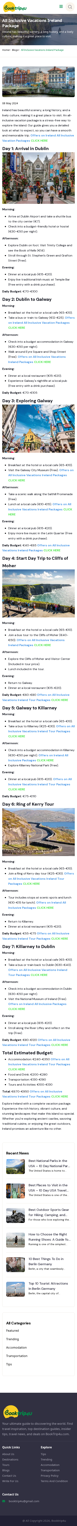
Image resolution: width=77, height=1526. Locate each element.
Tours (5, 1465)
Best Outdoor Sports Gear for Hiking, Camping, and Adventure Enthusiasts (49, 1213)
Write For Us (10, 1481)
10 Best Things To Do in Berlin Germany (46, 1261)
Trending (12, 1339)
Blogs (15, 50)
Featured (12, 1331)
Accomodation (16, 1347)
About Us (8, 1454)
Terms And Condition (54, 1481)
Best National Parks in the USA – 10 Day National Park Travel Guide (49, 1164)
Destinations (10, 1459)
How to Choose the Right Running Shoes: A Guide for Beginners (49, 1237)
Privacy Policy (49, 1475)
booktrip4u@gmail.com (24, 1501)
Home (5, 50)
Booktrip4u (58, 1520)
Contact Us (9, 1475)
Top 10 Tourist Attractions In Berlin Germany (48, 1286)
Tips (9, 1364)
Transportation (16, 1356)
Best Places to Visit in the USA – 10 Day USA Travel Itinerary (48, 1188)
